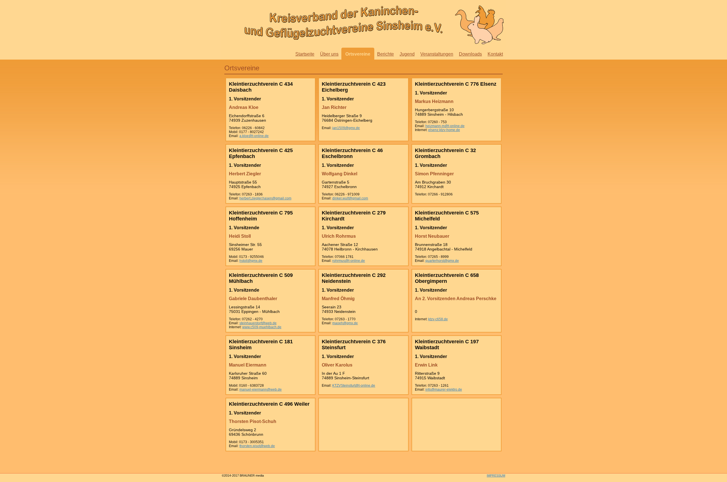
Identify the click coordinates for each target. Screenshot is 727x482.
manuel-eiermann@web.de (260, 390)
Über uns (329, 54)
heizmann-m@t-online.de (445, 126)
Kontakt (495, 54)
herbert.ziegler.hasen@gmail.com (265, 198)
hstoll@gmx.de (250, 261)
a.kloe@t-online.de (254, 136)
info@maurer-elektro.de (443, 390)
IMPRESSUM (496, 475)
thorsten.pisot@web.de (257, 446)
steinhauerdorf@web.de (258, 323)
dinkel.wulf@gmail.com (350, 198)
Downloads (470, 54)
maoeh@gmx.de (345, 323)
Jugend (407, 54)
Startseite (304, 54)
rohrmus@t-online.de (348, 261)
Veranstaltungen (436, 54)
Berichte (385, 54)
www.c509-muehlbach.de (261, 327)
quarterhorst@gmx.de (442, 261)
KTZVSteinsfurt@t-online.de (353, 386)
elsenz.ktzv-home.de (444, 130)
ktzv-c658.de (438, 319)
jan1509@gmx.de (346, 128)
